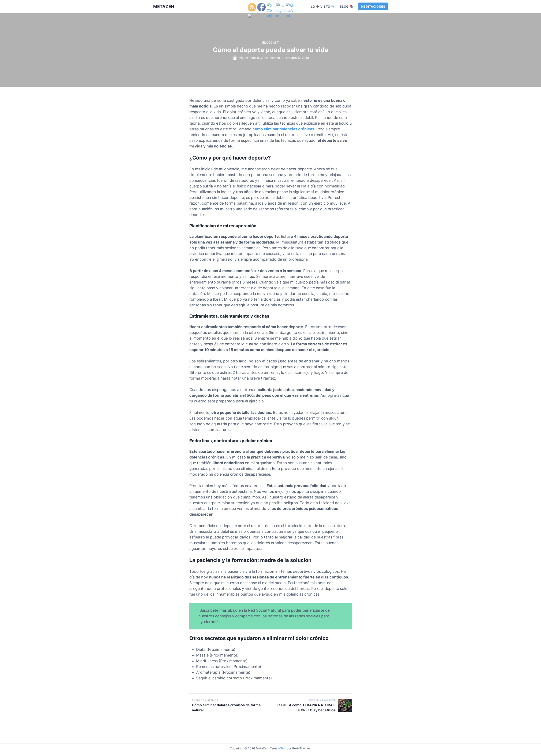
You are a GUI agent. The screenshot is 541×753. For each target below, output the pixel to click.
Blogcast (270, 42)
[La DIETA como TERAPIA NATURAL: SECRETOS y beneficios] (345, 705)
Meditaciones (373, 6)
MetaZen (163, 6)
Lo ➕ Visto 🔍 (323, 6)
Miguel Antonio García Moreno (259, 57)
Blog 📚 (346, 6)
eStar (282, 748)
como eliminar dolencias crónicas (283, 129)
